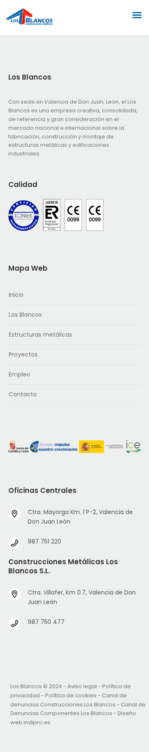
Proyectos (23, 354)
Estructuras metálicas (40, 334)
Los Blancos (25, 315)
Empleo (19, 374)
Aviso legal (82, 686)
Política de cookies (70, 695)
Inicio (16, 295)
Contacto (23, 394)
